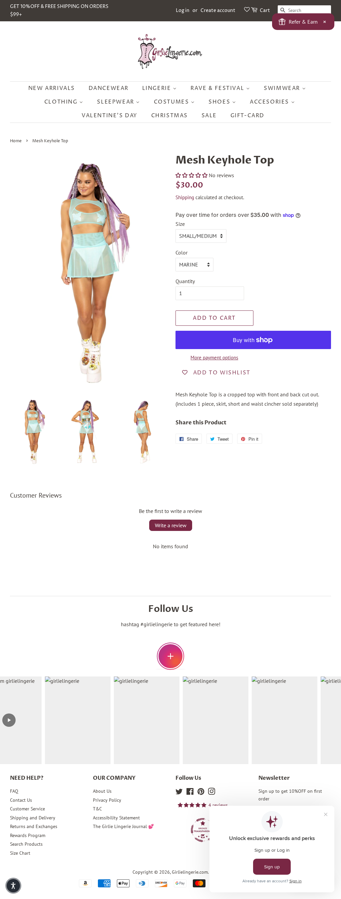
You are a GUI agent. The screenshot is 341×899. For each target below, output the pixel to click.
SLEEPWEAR (116, 102)
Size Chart (20, 853)
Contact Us (21, 800)
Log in (182, 10)
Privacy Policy (107, 800)
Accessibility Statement (116, 818)
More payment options (214, 357)
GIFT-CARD (247, 115)
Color (181, 252)
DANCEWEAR (109, 88)
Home (16, 141)
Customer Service (27, 809)
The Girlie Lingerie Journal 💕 (123, 826)
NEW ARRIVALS (51, 88)
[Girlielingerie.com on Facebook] (190, 793)
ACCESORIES (270, 102)
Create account (217, 10)
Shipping (184, 197)
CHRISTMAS (169, 115)
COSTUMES (172, 102)
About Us (102, 791)
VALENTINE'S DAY (110, 115)
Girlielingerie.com (190, 872)
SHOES (220, 102)
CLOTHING (61, 102)
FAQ (14, 791)
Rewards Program (27, 835)
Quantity (185, 281)
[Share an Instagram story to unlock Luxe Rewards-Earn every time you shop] (170, 656)
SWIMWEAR (283, 88)
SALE (209, 115)
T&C (97, 809)
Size (180, 224)
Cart (265, 10)
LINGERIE (157, 88)
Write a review (170, 525)
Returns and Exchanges (33, 826)
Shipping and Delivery (32, 818)
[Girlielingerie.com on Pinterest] (200, 793)
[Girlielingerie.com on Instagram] (211, 793)
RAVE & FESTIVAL (218, 88)
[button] (191, 175)
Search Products (26, 844)
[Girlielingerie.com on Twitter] (179, 793)
